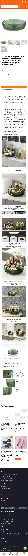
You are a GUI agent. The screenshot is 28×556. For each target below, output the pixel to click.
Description (5, 87)
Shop (17, 554)
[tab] (14, 87)
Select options (17, 459)
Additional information (7, 89)
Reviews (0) (5, 92)
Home (4, 554)
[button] (26, 6)
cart (24, 554)
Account (11, 554)
